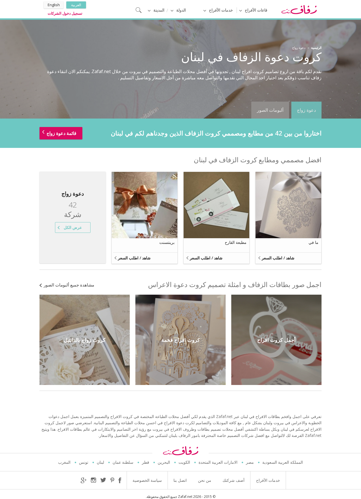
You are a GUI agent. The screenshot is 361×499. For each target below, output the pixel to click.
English (54, 4)
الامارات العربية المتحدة (218, 462)
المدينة (158, 10)
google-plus (84, 480)
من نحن (204, 480)
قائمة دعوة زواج (61, 133)
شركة (73, 209)
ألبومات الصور (270, 110)
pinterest (112, 480)
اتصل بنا (180, 480)
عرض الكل (73, 227)
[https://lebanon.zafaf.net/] (299, 9)
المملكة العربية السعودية (282, 462)
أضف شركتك (234, 480)
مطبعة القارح (235, 242)
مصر (250, 462)
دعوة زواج (306, 110)
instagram (93, 480)
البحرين (164, 462)
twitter (103, 480)
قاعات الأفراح (256, 10)
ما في (313, 242)
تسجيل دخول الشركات (65, 13)
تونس (83, 462)
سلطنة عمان (123, 462)
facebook (119, 480)
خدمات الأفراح (221, 10)
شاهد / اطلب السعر (278, 258)
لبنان (100, 462)
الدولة (181, 10)
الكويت (184, 462)
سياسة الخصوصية (147, 480)
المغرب (64, 462)
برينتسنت (167, 242)
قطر (145, 462)
